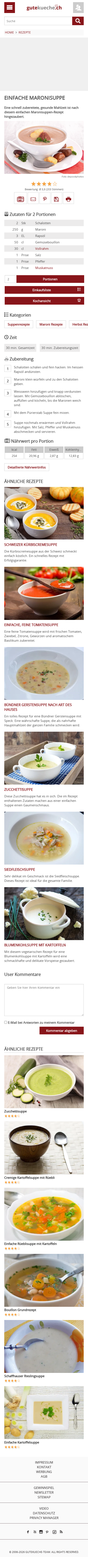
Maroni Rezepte (51, 324)
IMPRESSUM (44, 1462)
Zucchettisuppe (15, 1111)
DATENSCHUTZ (44, 1513)
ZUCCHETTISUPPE (18, 789)
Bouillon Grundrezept (20, 1310)
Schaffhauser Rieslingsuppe (24, 1376)
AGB (44, 1476)
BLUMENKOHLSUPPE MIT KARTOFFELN (35, 945)
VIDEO (44, 1508)
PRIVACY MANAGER (44, 1518)
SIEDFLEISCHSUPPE (19, 869)
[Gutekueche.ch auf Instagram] (41, 1532)
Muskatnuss (44, 268)
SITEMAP (44, 1497)
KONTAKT (44, 1467)
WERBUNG (44, 1472)
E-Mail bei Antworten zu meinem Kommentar (41, 1022)
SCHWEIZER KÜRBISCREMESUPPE (30, 544)
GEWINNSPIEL (44, 1488)
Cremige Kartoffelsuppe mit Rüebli (29, 1177)
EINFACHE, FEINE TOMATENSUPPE (31, 624)
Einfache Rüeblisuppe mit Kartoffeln (30, 1244)
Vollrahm (42, 248)
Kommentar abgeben (61, 1030)
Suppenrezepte (19, 324)
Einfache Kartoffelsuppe (21, 1442)
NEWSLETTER (44, 1492)
